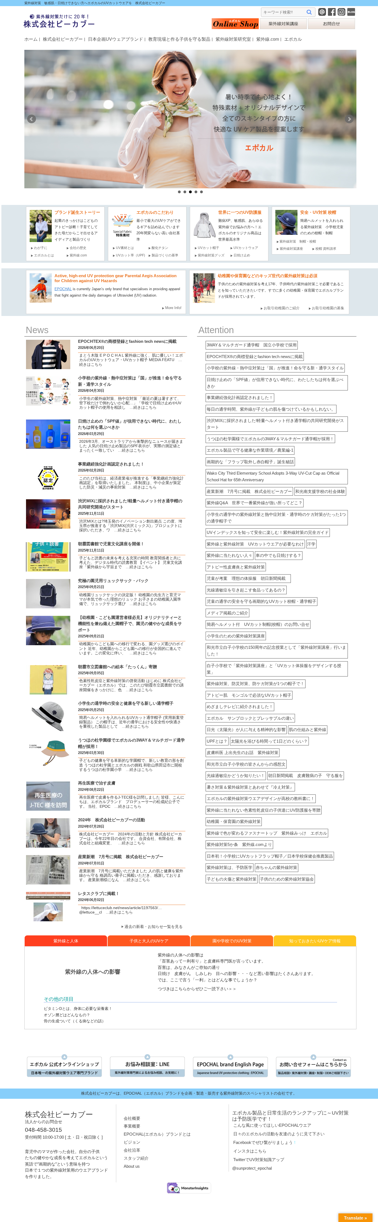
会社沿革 (132, 1150)
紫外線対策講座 (291, 249)
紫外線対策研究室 (233, 39)
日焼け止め (242, 255)
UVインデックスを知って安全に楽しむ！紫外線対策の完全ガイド (268, 532)
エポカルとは (45, 255)
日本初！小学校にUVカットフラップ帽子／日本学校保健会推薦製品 (270, 856)
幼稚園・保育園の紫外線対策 (234, 821)
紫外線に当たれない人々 (229, 555)
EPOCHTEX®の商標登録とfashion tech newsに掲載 (255, 356)
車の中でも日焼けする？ (278, 555)
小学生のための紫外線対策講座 (236, 636)
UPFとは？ (217, 741)
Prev (31, 119)
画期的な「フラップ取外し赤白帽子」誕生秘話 (250, 461)
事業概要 (132, 1126)
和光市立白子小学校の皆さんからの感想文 (246, 764)
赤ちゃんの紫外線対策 (276, 867)
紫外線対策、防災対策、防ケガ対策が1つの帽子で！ (255, 683)
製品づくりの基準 (165, 255)
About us (132, 1166)
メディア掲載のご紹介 (227, 613)
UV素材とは (125, 248)
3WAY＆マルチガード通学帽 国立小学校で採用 (252, 345)
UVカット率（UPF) (130, 255)
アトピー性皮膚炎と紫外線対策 (236, 567)
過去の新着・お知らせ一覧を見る (154, 927)
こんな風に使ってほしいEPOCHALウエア (272, 1125)
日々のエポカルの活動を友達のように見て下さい (279, 1133)
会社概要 (132, 1118)
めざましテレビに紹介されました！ (240, 706)
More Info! (173, 308)
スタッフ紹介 (136, 1158)
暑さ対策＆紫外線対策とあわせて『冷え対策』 (250, 787)
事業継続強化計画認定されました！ (240, 397)
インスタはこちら (249, 1151)
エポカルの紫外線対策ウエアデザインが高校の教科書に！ (261, 798)
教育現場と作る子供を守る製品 (179, 39)
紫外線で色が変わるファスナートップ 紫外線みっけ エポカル (267, 833)
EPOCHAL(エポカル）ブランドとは (157, 1134)
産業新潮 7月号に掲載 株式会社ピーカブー (249, 491)
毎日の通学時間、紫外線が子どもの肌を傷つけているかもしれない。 (271, 409)
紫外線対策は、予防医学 (229, 867)
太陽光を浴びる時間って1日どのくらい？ (269, 741)
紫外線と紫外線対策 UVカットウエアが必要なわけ (255, 544)
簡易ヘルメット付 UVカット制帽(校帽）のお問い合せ (258, 624)
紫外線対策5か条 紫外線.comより (239, 844)
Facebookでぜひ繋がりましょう (263, 1142)
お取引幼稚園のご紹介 (282, 308)
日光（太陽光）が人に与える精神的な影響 (246, 729)
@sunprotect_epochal (252, 1168)
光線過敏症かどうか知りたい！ (236, 775)
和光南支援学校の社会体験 (320, 491)
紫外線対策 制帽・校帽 (297, 241)
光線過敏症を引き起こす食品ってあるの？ (246, 590)
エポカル (293, 39)
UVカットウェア (246, 248)
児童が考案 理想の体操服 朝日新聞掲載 (248, 578)
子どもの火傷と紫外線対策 (232, 879)
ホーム (31, 39)
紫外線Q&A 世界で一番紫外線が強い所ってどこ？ (254, 502)
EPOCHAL (63, 289)
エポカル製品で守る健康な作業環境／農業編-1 (250, 450)
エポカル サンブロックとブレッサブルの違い (250, 718)
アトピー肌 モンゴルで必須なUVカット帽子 (249, 695)
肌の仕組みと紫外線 (307, 729)
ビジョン (132, 1142)
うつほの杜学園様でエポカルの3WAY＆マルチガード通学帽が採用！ (270, 438)
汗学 (311, 544)
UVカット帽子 (208, 248)
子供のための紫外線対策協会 (287, 879)
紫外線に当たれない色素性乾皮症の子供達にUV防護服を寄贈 (263, 810)
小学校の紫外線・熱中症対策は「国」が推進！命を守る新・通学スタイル (275, 368)
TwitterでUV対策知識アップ (258, 1159)
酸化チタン (160, 248)
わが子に (40, 248)
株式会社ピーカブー (63, 39)
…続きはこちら (141, 407)
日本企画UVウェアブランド (115, 39)
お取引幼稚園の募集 (328, 308)
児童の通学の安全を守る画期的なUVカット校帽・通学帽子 (261, 601)
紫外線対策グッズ (211, 255)
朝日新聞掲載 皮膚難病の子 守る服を (305, 775)
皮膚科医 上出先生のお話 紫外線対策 (242, 752)
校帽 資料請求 (325, 249)
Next (349, 119)
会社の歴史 (78, 248)
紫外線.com (267, 39)
